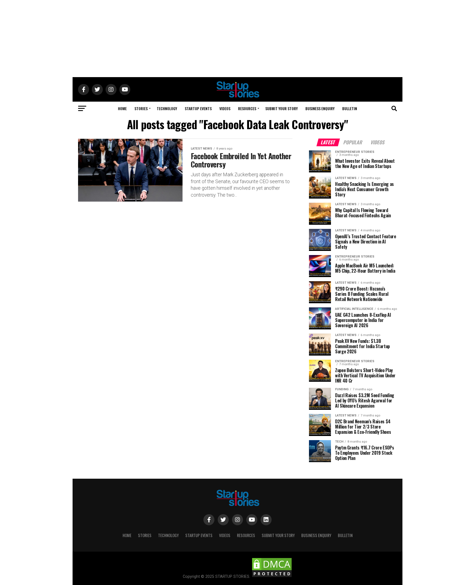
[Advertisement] (237, 38)
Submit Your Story (281, 108)
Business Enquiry (320, 108)
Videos (224, 108)
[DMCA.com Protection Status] (271, 576)
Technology (167, 108)
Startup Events (198, 108)
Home (122, 108)
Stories (141, 108)
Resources (247, 108)
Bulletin (349, 108)
